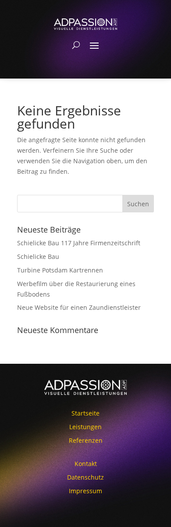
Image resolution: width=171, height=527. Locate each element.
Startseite (85, 413)
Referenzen (86, 440)
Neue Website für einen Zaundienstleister (79, 307)
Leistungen (85, 427)
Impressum (85, 491)
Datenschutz (85, 477)
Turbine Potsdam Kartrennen (60, 270)
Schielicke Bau (38, 256)
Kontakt (86, 463)
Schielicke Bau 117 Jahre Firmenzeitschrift (78, 243)
